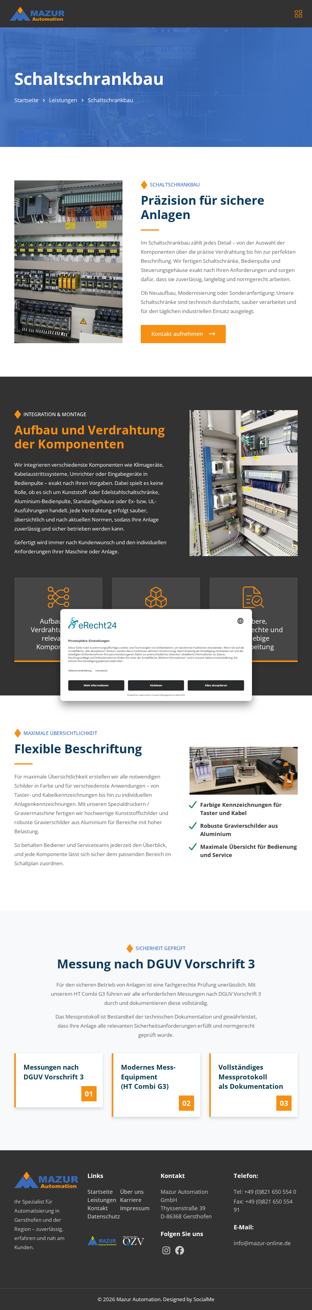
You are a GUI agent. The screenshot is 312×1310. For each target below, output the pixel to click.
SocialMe (203, 1299)
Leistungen (63, 100)
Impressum (135, 1208)
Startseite (26, 100)
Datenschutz (103, 1216)
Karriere (130, 1200)
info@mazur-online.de (262, 1243)
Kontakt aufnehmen (177, 333)
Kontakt (97, 1208)
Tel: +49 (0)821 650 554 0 (265, 1191)
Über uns (132, 1191)
